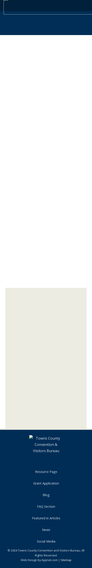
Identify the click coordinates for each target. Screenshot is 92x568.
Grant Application (46, 483)
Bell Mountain (22, 322)
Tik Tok (25, 418)
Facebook (27, 402)
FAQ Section (46, 506)
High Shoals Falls (24, 349)
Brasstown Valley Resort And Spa (36, 374)
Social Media (46, 541)
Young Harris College (27, 381)
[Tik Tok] (11, 418)
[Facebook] (11, 402)
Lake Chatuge (22, 357)
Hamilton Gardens (25, 340)
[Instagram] (11, 410)
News (46, 530)
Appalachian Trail (24, 313)
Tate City (19, 366)
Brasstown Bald (24, 331)
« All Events (15, 43)
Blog (46, 495)
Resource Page (46, 472)
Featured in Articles (46, 518)
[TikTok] (54, 460)
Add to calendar (27, 178)
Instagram (28, 410)
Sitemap (66, 560)
